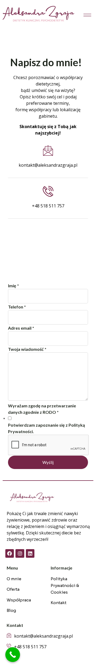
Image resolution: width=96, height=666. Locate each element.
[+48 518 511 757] (48, 191)
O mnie (14, 578)
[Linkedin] (30, 553)
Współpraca (19, 599)
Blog (11, 610)
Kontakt (58, 602)
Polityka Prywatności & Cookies (65, 585)
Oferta (13, 589)
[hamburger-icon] (87, 15)
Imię (13, 285)
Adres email (21, 327)
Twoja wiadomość (27, 349)
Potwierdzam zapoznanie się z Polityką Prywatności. (46, 428)
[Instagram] (19, 553)
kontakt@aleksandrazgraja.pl (48, 165)
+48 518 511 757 (48, 206)
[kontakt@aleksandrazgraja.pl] (48, 150)
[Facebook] (9, 553)
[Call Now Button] (12, 654)
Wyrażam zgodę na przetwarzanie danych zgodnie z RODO (42, 409)
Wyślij (48, 462)
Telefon (17, 306)
